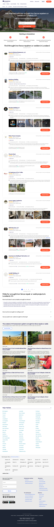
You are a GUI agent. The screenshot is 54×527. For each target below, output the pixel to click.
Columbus (21, 449)
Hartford (4, 434)
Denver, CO (37, 459)
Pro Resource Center (29, 497)
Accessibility (32, 518)
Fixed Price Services (29, 483)
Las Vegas (21, 430)
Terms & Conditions (33, 520)
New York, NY (45, 462)
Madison (37, 445)
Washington (5, 436)
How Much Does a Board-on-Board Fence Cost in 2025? (39, 349)
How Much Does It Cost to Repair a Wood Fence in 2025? (38, 397)
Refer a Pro (41, 485)
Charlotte (21, 438)
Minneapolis (21, 422)
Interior (4, 3)
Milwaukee (38, 447)
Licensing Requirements (43, 490)
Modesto (4, 422)
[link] (27, 54)
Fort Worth (38, 430)
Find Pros (26, 479)
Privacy (21, 518)
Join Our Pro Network (29, 496)
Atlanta (4, 447)
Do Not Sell (28, 518)
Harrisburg (38, 413)
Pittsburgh (38, 417)
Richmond (38, 439)
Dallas (37, 426)
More (18, 3)
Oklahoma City (22, 451)
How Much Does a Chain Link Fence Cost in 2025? (13, 373)
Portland (37, 411)
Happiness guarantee (43, 504)
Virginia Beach (39, 441)
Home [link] (4, 6)
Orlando (4, 443)
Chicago (4, 449)
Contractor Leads (28, 499)
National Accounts (28, 501)
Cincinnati (21, 445)
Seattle (37, 443)
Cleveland (21, 447)
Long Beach (5, 418)
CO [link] (6, 6)
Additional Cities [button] (5, 473)
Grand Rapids (22, 420)
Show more (48, 237)
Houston (37, 432)
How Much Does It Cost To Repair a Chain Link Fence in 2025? (39, 373)
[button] (13, 67)
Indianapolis (5, 451)
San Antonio (38, 434)
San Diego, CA (38, 466)
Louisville (21, 411)
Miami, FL (15, 462)
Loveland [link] (10, 6)
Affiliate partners (42, 506)
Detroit (20, 418)
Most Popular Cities (6, 456)
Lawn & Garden (13, 3)
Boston (20, 417)
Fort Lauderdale (6, 438)
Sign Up (48, 1)
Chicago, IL (22, 459)
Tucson (4, 415)
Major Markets (7, 408)
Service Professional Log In (30, 494)
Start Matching (27, 26)
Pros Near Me (41, 486)
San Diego (5, 426)
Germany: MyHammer (20, 515)
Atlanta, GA (7, 459)
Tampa (4, 445)
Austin (37, 424)
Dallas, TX (30, 459)
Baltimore (21, 415)
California (24, 518)
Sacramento (5, 424)
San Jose (4, 430)
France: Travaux (13, 515)
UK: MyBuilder (41, 515)
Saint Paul (21, 424)
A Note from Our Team (43, 488)
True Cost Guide (42, 481)
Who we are (41, 496)
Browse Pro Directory (29, 481)
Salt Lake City (39, 436)
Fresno (4, 417)
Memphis (38, 420)
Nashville (37, 422)
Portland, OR (15, 466)
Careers (40, 497)
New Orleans (22, 413)
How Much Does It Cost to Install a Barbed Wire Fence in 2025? (14, 349)
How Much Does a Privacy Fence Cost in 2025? (14, 397)
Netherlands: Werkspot (34, 515)
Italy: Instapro (27, 515)
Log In (43, 1)
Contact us (41, 502)
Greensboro (21, 439)
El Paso (37, 428)
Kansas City (21, 426)
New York (21, 434)
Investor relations (42, 501)
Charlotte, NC (16, 459)
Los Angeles (5, 420)
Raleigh (20, 441)
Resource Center (42, 483)
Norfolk (37, 438)
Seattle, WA (7, 469)
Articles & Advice (23, 3)
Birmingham (5, 411)
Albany (20, 432)
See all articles (7, 328)
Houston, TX (45, 459)
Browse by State (14, 456)
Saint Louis (21, 428)
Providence (38, 418)
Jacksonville (5, 439)
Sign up (9, 491)
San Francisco (6, 428)
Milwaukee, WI (23, 462)
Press (40, 499)
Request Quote (45, 73)
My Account (41, 479)
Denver (4, 432)
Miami (4, 441)
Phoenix (4, 413)
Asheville (21, 436)
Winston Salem (22, 443)
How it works (41, 494)
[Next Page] (34, 289)
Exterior (8, 3)
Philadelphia (38, 415)
